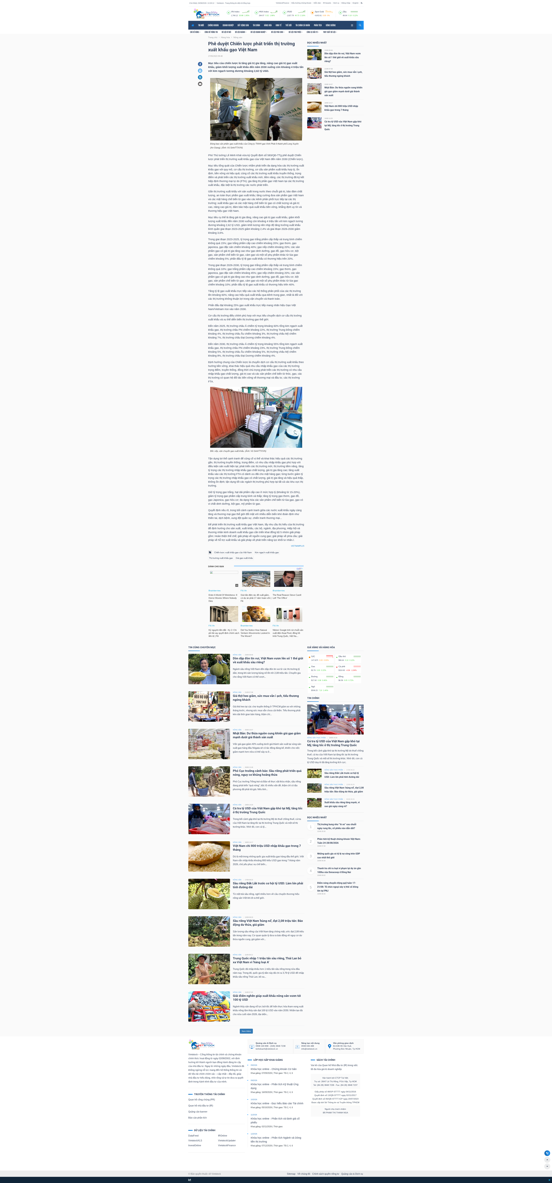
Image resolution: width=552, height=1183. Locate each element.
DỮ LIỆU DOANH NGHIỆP (258, 32)
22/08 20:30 (321, 831)
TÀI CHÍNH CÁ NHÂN (303, 25)
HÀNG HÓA (268, 25)
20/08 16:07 (328, 84)
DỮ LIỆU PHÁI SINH (277, 32)
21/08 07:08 (328, 69)
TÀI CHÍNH (256, 25)
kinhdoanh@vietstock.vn (267, 1049)
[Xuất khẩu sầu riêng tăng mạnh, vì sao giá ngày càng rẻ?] (314, 802)
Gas (313, 666)
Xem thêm (246, 1031)
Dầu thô (342, 656)
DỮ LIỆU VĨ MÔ (226, 32)
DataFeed (193, 1135)
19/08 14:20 (328, 118)
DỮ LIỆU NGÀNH (240, 32)
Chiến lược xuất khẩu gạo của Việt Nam (233, 552)
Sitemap (291, 1174)
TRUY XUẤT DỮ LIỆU (329, 32)
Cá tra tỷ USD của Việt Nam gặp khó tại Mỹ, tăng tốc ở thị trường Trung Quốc (342, 125)
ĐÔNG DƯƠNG (331, 25)
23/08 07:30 (321, 846)
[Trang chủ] (201, 1044)
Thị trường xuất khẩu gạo (221, 558)
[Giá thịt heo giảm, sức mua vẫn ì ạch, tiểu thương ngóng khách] (314, 73)
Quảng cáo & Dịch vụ (352, 1174)
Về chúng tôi (303, 1174)
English (356, 3)
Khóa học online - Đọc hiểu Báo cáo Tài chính (277, 1103)
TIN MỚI (201, 25)
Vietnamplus (297, 546)
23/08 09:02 (321, 875)
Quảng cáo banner (197, 1111)
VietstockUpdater (227, 1140)
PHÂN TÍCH (318, 25)
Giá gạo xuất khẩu (244, 558)
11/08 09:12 (249, 955)
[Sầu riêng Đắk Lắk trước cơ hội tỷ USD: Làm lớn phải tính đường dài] (209, 894)
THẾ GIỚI (288, 25)
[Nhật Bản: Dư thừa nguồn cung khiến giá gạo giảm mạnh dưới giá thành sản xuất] (314, 88)
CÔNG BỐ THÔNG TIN (211, 32)
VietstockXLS (195, 1140)
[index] (228, 12)
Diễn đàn (317, 3)
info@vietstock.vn (309, 1049)
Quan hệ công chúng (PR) (201, 1099)
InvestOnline (194, 1145)
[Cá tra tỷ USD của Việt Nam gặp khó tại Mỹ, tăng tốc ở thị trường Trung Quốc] (314, 122)
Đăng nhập (346, 3)
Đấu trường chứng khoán (301, 3)
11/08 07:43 (249, 992)
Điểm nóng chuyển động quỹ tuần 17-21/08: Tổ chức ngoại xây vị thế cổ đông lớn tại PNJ (337, 887)
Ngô (313, 686)
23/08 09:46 (328, 50)
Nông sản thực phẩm (316, 738)
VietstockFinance (282, 3)
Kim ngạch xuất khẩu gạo (267, 552)
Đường (314, 676)
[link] (352, 25)
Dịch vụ (336, 3)
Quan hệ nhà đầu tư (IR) (200, 1105)
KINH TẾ (278, 25)
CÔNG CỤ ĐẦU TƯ (312, 32)
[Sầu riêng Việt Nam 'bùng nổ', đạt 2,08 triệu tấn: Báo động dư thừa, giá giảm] (209, 931)
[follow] (189, 1180)
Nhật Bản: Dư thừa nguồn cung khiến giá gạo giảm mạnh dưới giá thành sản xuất (343, 91)
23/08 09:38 (321, 860)
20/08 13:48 (249, 767)
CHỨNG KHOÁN (213, 25)
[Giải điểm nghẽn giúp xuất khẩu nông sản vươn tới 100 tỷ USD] (209, 1006)
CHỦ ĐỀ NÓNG (194, 32)
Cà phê (342, 666)
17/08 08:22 (249, 880)
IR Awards (327, 3)
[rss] (361, 2)
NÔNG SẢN (237, 655)
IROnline (222, 1135)
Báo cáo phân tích (197, 1117)
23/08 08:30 (321, 894)
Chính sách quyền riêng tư (325, 1174)
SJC (313, 656)
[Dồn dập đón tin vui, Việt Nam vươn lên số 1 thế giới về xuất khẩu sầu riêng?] (314, 54)
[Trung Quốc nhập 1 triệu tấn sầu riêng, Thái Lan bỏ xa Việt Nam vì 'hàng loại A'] (209, 969)
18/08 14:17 (328, 103)
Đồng (341, 676)
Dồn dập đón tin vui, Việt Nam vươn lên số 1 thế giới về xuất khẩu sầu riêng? (342, 57)
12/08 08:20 (249, 917)
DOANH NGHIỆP (228, 25)
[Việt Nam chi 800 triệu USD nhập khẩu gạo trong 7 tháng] (314, 107)
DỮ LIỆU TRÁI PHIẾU (295, 32)
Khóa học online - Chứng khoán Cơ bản (274, 1069)
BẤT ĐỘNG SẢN (243, 25)
